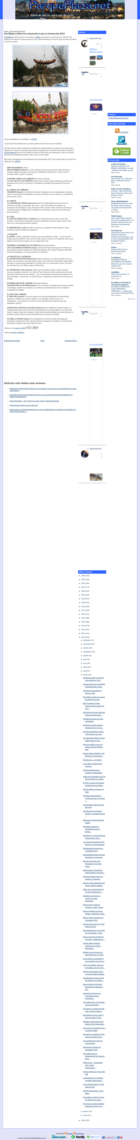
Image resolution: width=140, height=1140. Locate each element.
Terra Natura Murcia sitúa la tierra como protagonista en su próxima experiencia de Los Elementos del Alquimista (122, 221)
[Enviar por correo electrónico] (26, 327)
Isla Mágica (8, 37)
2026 (83, 576)
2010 (83, 637)
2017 (83, 610)
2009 (83, 1120)
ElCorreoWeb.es (10, 153)
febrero (86, 1111)
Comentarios (79, 1133)
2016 (83, 614)
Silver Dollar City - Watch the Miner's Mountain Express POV (121, 181)
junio (85, 663)
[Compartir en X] (31, 327)
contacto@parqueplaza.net (118, 118)
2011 (83, 633)
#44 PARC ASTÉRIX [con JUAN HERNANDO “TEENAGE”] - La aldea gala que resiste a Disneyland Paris (122, 290)
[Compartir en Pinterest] (37, 327)
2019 (83, 603)
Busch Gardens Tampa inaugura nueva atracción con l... (93, 706)
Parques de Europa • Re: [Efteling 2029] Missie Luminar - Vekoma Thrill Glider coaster (122, 168)
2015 (83, 618)
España (13, 332)
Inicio (42, 341)
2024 (83, 583)
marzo (85, 675)
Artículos (70, 1133)
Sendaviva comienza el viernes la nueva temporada (91, 898)
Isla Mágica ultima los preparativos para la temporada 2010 (34, 33)
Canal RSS (123, 132)
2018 (83, 606)
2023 (83, 587)
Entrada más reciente (12, 341)
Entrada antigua (71, 341)
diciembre (87, 640)
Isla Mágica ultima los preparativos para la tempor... (91, 829)
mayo (85, 667)
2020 (83, 599)
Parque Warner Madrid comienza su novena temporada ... (91, 945)
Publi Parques (116, 216)
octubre (86, 648)
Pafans (114, 247)
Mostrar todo (131, 299)
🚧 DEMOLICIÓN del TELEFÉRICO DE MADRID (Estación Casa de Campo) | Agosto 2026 (121, 263)
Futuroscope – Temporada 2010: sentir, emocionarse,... (93, 1065)
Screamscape (116, 177)
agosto (86, 656)
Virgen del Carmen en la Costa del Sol (120, 275)
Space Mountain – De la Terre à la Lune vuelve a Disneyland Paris (34, 401)
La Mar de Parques (118, 164)
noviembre (87, 644)
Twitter (37, 37)
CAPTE (34, 139)
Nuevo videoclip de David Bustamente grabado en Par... (93, 986)
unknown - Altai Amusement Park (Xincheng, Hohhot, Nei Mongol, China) (121, 193)
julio (85, 659)
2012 (83, 630)
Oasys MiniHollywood (119, 201)
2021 (83, 595)
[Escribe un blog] (29, 327)
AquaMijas (115, 272)
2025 (83, 579)
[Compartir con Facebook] (34, 327)
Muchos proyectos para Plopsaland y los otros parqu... (92, 863)
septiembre (87, 652)
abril (85, 671)
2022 (83, 591)
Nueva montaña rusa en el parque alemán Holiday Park (93, 747)
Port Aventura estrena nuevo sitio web (24, 405)
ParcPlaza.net (116, 231)
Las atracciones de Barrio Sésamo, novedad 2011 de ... (94, 813)
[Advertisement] (70, 23)
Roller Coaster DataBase (121, 189)
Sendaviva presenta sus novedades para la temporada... (92, 995)
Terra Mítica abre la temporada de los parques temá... (94, 1056)
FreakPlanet (116, 258)
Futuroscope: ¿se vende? (92, 760)
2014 (83, 622)
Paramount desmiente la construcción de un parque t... (94, 798)
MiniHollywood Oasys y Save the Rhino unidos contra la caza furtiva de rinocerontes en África (122, 206)
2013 (83, 626)
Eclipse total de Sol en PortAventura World (119, 250)
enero (85, 1115)
